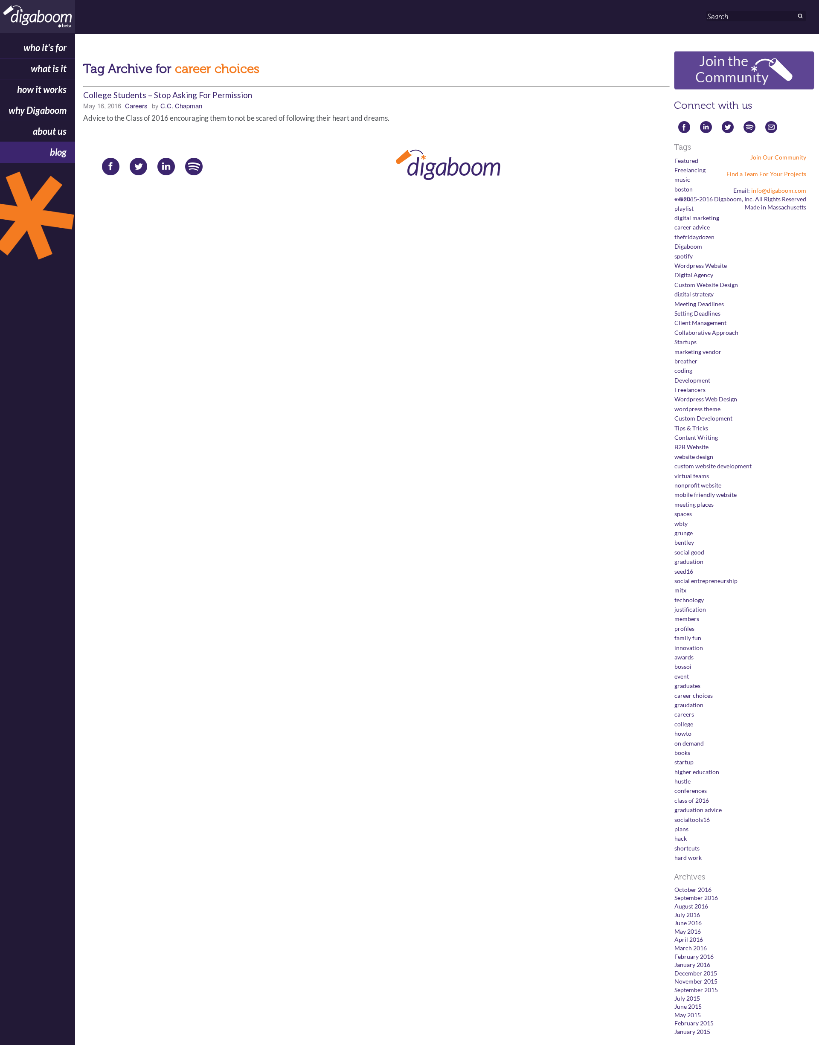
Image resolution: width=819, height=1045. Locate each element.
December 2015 (695, 973)
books (682, 752)
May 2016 (687, 931)
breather (685, 361)
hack (680, 838)
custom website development (713, 466)
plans (681, 829)
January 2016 (692, 964)
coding (683, 370)
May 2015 (687, 1015)
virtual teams (691, 475)
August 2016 (691, 906)
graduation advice (698, 809)
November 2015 (695, 981)
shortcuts (687, 848)
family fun (687, 638)
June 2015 (688, 1006)
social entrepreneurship (706, 580)
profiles (684, 628)
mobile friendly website (705, 494)
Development (692, 380)
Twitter (135, 165)
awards (684, 657)
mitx (680, 590)
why (38, 110)
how (42, 89)
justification (690, 609)
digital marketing (696, 217)
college (683, 724)
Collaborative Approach (706, 332)
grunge (683, 533)
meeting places (694, 504)
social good (689, 552)
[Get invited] (37, 220)
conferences (690, 790)
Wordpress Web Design (705, 399)
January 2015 (692, 1031)
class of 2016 (691, 800)
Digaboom (688, 246)
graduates (687, 685)
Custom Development (703, 418)
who (45, 47)
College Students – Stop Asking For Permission (167, 95)
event (681, 676)
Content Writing (696, 437)
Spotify (191, 165)
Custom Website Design (706, 284)
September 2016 (696, 897)
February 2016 (694, 956)
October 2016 (693, 889)
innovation (688, 647)
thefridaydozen (694, 237)
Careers (136, 105)
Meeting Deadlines (699, 304)
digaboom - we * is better (37, 16)
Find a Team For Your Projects (766, 173)
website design (693, 456)
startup (684, 762)
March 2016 (690, 948)
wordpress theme (697, 408)
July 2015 (687, 998)
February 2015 (694, 1023)
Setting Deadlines (697, 313)
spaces (683, 513)
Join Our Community (778, 157)
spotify (683, 256)
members (686, 618)
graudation (688, 704)
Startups (685, 341)
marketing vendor (697, 351)
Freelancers (690, 389)
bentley (684, 542)
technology (689, 600)
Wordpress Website (700, 265)
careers (684, 714)
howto (682, 733)
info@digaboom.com (778, 190)
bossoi (682, 666)
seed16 (683, 571)
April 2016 (688, 939)
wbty (681, 523)
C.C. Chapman (181, 105)
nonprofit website (697, 485)
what (49, 68)
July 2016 (687, 914)
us (50, 131)
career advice (692, 227)
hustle (682, 781)
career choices (693, 695)
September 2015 (696, 989)
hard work (688, 857)
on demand (689, 743)
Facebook (108, 165)
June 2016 (688, 922)
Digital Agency (693, 275)
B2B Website (691, 446)
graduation (688, 561)
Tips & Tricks (691, 428)
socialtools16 (692, 819)
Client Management (700, 322)
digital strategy (694, 294)
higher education (696, 771)
